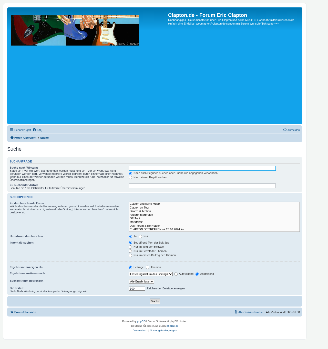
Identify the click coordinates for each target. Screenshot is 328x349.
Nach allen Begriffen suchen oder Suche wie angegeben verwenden (175, 172)
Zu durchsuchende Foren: (27, 203)
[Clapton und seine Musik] (214, 204)
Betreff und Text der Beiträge (151, 242)
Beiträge (138, 267)
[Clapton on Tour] (214, 208)
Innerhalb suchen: (22, 242)
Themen (155, 267)
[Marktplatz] (214, 222)
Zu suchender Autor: (24, 185)
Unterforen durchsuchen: (27, 236)
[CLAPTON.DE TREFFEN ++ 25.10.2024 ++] (214, 229)
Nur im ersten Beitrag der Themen (154, 255)
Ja (135, 236)
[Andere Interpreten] (214, 215)
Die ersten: (17, 288)
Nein (146, 236)
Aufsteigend (185, 273)
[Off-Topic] (214, 218)
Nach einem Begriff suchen (150, 177)
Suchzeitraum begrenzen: (27, 280)
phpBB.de (173, 325)
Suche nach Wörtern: (24, 167)
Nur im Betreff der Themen (150, 251)
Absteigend (207, 273)
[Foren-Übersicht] (88, 67)
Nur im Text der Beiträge (148, 246)
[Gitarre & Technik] (214, 211)
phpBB (141, 321)
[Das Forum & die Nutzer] (214, 226)
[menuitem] (37, 130)
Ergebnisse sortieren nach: (28, 273)
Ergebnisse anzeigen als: (27, 267)
